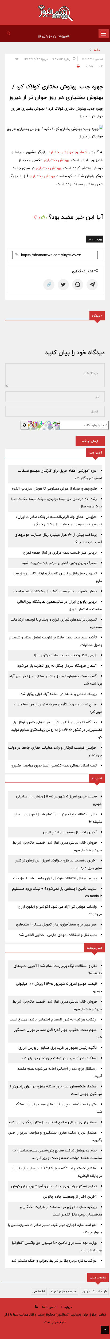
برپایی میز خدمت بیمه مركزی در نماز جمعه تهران (60, 552)
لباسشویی (39, 1291)
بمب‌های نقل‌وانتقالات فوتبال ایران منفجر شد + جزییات (55, 878)
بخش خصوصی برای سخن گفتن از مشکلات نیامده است (55, 591)
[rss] (36, 1307)
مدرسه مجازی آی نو (63, 1291)
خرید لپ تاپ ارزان (94, 1291)
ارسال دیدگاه (90, 441)
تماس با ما (49, 1307)
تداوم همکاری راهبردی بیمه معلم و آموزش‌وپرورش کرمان (54, 1186)
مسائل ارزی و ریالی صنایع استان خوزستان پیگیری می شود (52, 1122)
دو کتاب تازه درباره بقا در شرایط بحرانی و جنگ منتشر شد (54, 1260)
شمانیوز (82, 152)
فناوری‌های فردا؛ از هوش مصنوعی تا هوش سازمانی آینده (54, 488)
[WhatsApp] (77, 284)
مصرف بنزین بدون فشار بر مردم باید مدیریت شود (59, 563)
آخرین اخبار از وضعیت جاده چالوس (70, 832)
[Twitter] (63, 284)
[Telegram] (92, 284)
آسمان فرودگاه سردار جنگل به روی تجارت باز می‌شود (57, 665)
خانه (97, 50)
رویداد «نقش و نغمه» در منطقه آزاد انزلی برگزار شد (59, 694)
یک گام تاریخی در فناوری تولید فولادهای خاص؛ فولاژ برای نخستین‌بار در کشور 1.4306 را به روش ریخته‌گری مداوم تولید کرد (56, 729)
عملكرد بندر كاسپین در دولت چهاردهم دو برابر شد (59, 1058)
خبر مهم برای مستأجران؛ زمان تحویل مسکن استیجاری (56, 924)
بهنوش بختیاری (59, 152)
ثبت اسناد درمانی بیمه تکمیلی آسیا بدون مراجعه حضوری (54, 765)
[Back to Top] (105, 1330)
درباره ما (66, 1307)
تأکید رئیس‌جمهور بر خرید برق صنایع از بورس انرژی (57, 1047)
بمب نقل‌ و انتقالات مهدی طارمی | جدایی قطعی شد (58, 935)
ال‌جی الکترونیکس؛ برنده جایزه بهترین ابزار (65, 655)
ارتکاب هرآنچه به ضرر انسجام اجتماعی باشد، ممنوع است (53, 1019)
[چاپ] (77, 66)
